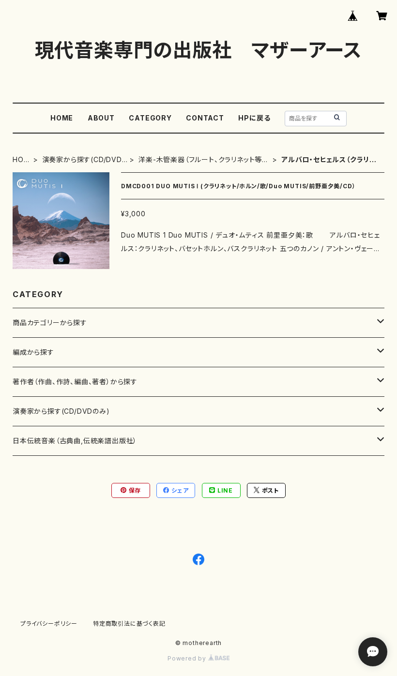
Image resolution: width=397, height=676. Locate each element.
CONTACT (205, 118)
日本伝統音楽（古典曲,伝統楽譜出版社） (75, 440)
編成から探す (33, 352)
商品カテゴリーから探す (50, 322)
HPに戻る (254, 118)
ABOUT (101, 118)
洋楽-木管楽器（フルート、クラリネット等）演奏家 (202, 160)
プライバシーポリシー (48, 623)
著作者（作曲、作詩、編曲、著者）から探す (75, 381)
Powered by (188, 658)
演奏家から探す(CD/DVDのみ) (82, 160)
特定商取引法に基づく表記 (129, 623)
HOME (61, 118)
